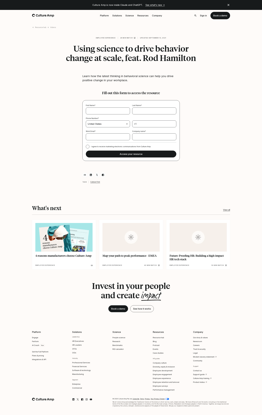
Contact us (197, 371)
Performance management (164, 390)
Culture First (95, 182)
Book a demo (220, 15)
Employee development (162, 371)
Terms (142, 399)
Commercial (77, 388)
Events (155, 349)
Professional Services (81, 363)
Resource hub (40, 27)
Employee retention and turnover (166, 382)
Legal (195, 353)
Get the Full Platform (40, 352)
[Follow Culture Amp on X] (78, 399)
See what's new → (155, 5)
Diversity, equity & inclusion (164, 367)
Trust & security (199, 349)
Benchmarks (118, 345)
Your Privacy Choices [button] (158, 399)
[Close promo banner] (228, 5)
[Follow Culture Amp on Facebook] (82, 399)
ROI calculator (118, 349)
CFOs (74, 349)
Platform (104, 15)
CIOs (74, 353)
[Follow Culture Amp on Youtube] (91, 399)
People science (119, 338)
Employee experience (106, 38)
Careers (196, 345)
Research (116, 341)
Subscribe (136, 399)
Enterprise (76, 384)
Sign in (203, 15)
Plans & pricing (38, 356)
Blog (155, 341)
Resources (142, 15)
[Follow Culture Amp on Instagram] (86, 399)
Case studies (158, 353)
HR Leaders (77, 345)
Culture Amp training (201, 378)
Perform (35, 341)
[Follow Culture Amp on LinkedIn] (73, 399)
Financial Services (79, 366)
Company (157, 15)
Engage (35, 338)
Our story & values (200, 338)
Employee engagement (162, 374)
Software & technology (81, 370)
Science (129, 15)
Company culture (160, 363)
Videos (53, 27)
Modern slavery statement (203, 357)
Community (197, 361)
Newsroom (197, 341)
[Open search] (195, 15)
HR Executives (78, 341)
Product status (199, 382)
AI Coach (35, 345)
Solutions (117, 15)
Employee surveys (160, 386)
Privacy (147, 399)
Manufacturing (78, 374)
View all (226, 210)
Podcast (156, 345)
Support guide (199, 374)
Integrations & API (39, 359)
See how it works (142, 308)
